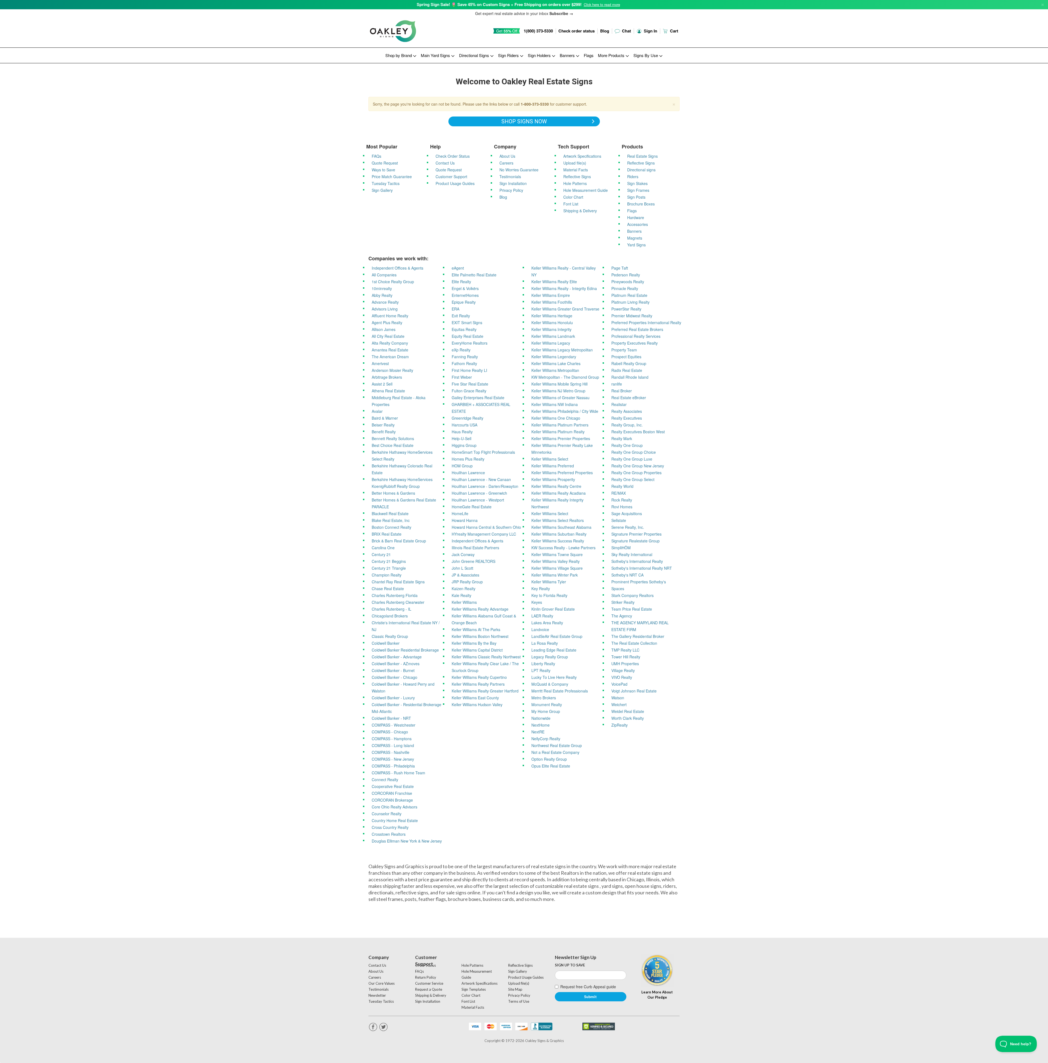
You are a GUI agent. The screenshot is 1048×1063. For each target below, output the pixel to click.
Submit (590, 996)
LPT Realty (540, 670)
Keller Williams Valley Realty (555, 561)
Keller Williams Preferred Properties (562, 472)
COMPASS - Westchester (393, 725)
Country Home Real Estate (395, 820)
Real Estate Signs (642, 156)
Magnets (634, 238)
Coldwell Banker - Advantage (397, 656)
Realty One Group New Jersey (637, 465)
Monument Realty (546, 704)
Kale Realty (461, 595)
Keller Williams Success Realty (557, 541)
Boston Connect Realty (391, 527)
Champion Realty (386, 575)
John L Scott (462, 568)
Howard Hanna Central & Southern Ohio (486, 527)
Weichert (619, 704)
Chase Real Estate (388, 588)
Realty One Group (627, 445)
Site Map (515, 989)
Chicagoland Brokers (390, 616)
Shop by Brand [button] (399, 55)
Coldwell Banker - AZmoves (395, 663)
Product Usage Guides (455, 183)
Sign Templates (474, 989)
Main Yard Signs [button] (436, 55)
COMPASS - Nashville (390, 752)
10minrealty (382, 288)
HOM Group (462, 465)
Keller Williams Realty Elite (554, 281)
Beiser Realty (383, 425)
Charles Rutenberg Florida (395, 595)
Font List (570, 204)
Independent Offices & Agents (397, 268)
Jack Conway (463, 554)
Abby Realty (382, 295)
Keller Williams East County (475, 697)
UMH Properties (625, 663)
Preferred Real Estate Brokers (637, 329)
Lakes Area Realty (547, 622)
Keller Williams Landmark (553, 336)
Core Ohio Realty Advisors (394, 807)
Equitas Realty (464, 329)
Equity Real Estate (467, 336)
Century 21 (381, 554)
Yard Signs (636, 244)
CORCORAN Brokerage (392, 800)
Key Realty (540, 588)
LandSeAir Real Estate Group (556, 636)
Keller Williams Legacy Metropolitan (562, 350)
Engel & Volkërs (465, 288)
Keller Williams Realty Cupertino (479, 677)
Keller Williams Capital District (477, 650)
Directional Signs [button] (474, 55)
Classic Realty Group (390, 636)
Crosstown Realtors (389, 834)
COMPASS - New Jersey (393, 759)
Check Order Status (453, 156)
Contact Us (445, 163)
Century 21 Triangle (389, 568)
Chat (626, 31)
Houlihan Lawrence (468, 472)
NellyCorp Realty (545, 738)
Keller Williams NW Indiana (554, 404)
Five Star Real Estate (470, 384)
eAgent (458, 268)
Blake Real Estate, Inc (391, 520)
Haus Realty (462, 431)
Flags (589, 55)
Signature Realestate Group (635, 541)
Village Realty (623, 670)
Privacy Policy (511, 190)
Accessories (637, 224)
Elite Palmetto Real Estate (474, 274)
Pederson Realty (625, 274)
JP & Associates (465, 575)
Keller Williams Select (549, 459)
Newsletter (377, 995)
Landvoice (540, 629)
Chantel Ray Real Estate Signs (398, 581)
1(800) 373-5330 (538, 31)
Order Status (425, 965)
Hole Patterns (575, 183)
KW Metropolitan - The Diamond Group (565, 377)
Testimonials (510, 176)
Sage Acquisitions (626, 513)
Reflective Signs (577, 176)
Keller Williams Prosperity (553, 479)
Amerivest (380, 363)
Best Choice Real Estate (392, 445)
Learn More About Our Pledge (657, 994)
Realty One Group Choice (633, 452)
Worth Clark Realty (627, 718)
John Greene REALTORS (473, 561)
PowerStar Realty (626, 309)
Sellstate (618, 520)
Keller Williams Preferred (552, 465)
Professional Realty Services (635, 336)
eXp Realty (461, 350)
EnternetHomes (465, 295)
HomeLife (460, 513)
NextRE (537, 731)
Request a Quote (428, 989)
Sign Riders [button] (509, 55)
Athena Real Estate (388, 390)
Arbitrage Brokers (387, 377)
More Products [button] (612, 55)
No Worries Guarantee (518, 169)
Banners (634, 231)
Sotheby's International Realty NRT (641, 568)
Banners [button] (568, 55)
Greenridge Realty (467, 418)
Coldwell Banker (386, 643)
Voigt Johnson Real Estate (634, 691)
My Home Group (545, 711)
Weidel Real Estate (627, 711)
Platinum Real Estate (629, 295)
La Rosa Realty (544, 643)
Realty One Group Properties (636, 472)
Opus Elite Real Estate (550, 766)
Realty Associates (626, 411)
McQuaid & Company (549, 684)
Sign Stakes (637, 183)
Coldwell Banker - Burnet (393, 670)
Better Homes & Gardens (393, 493)
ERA (455, 309)
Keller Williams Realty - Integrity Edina (564, 288)
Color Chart (573, 197)
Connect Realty (385, 779)
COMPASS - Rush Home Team (398, 772)
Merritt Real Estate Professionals (559, 691)
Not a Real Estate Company (555, 752)
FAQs (376, 156)
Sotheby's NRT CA (627, 575)
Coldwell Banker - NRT (391, 718)
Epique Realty (464, 302)
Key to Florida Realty (549, 595)
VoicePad (619, 684)
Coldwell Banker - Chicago (394, 677)
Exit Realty (461, 315)
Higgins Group (464, 445)
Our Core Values (381, 983)
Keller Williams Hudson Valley (477, 704)
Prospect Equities (626, 356)
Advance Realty (385, 302)
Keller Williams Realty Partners (478, 684)
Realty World (622, 486)
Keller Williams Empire (550, 295)
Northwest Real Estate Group (556, 745)
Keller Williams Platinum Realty (558, 431)
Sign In (650, 31)
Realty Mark (621, 438)
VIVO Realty (621, 677)
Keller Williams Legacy (550, 343)
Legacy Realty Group (549, 656)
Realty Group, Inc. (627, 425)
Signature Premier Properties (636, 534)
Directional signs (641, 169)
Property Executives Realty (634, 343)
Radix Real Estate (626, 370)
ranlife (616, 384)
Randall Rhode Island (629, 377)
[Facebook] (373, 1027)
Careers (506, 163)
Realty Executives (626, 418)
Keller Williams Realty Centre (556, 486)
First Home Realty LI (469, 370)
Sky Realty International (631, 554)
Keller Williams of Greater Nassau (560, 397)
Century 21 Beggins (389, 561)
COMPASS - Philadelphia (393, 766)
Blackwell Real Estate (390, 513)
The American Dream (390, 356)
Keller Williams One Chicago (555, 418)
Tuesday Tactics (386, 183)
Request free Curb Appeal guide (588, 986)
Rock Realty (621, 500)
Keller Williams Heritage (551, 315)
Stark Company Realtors (632, 595)
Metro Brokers (543, 697)
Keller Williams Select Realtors (557, 520)
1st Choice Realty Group (393, 281)
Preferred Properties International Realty (646, 322)
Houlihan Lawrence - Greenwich (479, 493)
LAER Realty (542, 616)
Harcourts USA (464, 425)
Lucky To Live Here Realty (554, 677)
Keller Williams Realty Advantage (480, 609)
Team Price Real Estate (631, 609)
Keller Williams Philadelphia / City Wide (564, 411)
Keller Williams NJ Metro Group (558, 390)
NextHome (540, 725)
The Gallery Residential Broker (637, 636)
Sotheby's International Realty (637, 561)
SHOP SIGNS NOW (524, 121)
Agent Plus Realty (387, 322)
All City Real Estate (388, 336)
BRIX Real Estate (386, 534)
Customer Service (429, 983)
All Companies (384, 274)
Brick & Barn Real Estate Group (399, 541)
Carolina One (383, 547)
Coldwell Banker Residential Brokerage (405, 650)
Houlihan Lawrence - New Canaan (481, 479)
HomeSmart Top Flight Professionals (483, 452)
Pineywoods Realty (627, 281)
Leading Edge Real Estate (553, 650)
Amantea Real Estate (390, 350)
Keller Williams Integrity (551, 329)
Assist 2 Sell (382, 384)
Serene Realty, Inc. (627, 527)
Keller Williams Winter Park (554, 575)
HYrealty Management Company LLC (484, 534)
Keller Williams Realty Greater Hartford (485, 691)
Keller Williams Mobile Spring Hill (559, 384)
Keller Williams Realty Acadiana (558, 493)
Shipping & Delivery (580, 210)
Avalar (377, 411)
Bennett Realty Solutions (393, 438)
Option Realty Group (549, 759)
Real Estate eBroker (628, 397)
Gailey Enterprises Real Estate (478, 397)
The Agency (621, 616)
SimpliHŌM (621, 547)
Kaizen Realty (463, 588)
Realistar (619, 404)
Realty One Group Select (632, 479)
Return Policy (425, 977)
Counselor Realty (386, 813)
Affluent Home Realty (390, 315)
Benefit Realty (384, 431)
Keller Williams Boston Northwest (480, 636)
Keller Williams (464, 602)
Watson (617, 697)
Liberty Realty (543, 663)
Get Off (506, 31)
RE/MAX (618, 493)
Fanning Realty (465, 356)
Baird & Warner (385, 418)
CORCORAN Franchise (392, 793)
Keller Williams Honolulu (552, 322)
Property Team (624, 350)
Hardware (635, 217)
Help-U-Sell (461, 438)
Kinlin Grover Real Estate (553, 609)
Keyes (536, 602)
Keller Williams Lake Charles (555, 363)
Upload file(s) (574, 163)
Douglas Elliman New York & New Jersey (407, 841)
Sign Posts (636, 197)
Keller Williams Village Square (557, 568)
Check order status (576, 31)
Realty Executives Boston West (638, 431)
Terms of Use (518, 1001)
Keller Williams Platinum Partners (559, 425)
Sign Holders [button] (540, 55)
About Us (507, 156)
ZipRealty (619, 725)
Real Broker (621, 390)
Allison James (383, 329)
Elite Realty (461, 281)
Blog (604, 31)
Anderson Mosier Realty (392, 370)
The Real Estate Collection (634, 643)
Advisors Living (385, 309)
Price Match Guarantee (392, 176)
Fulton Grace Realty (469, 390)
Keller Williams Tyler (548, 581)
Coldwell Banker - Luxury (393, 697)
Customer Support (451, 176)
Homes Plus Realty (468, 459)
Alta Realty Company (390, 343)
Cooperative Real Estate (393, 786)
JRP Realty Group (467, 581)
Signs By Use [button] (646, 55)
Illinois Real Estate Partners (475, 547)
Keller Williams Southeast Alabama (561, 527)
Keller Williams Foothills (551, 302)
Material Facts (575, 169)
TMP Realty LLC (625, 650)
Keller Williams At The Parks (476, 629)
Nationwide (540, 718)
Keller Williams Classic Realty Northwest (486, 656)
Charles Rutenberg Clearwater (398, 602)
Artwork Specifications (582, 156)
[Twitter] (383, 1027)
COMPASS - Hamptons (392, 738)
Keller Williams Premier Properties (560, 438)
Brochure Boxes (641, 204)
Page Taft (619, 268)
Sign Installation (513, 183)
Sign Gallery (382, 190)
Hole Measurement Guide (585, 190)
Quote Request (385, 163)
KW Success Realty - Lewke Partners (563, 547)
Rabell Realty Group (628, 363)
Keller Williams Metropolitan (555, 370)
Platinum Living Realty (630, 302)
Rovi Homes (621, 506)
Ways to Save (383, 169)
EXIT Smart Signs (467, 322)
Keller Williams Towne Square (557, 554)
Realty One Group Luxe (631, 459)
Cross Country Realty (390, 827)
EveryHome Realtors (469, 343)
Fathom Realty (464, 363)
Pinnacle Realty (624, 288)
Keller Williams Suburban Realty (558, 534)
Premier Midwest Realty (631, 315)
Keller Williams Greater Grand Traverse (565, 309)
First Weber (462, 377)
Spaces (617, 588)
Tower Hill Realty (625, 656)
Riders (632, 176)
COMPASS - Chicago (390, 731)
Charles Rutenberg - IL (391, 609)
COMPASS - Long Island (393, 745)
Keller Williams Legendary (553, 356)
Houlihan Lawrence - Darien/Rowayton (485, 486)
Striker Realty (623, 602)
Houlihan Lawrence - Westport (478, 500)
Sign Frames (638, 190)
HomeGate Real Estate (472, 506)
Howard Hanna (465, 520)
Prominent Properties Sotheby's (638, 581)
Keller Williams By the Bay (474, 643)
